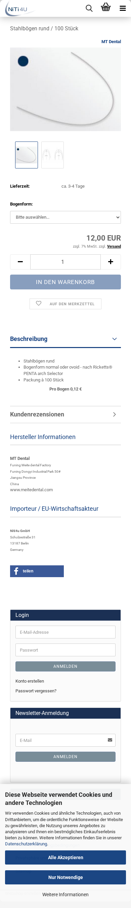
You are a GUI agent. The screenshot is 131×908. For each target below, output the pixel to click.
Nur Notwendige (65, 877)
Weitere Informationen (65, 894)
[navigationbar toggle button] (122, 8)
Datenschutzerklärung (26, 843)
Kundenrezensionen (37, 414)
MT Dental (111, 41)
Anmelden (65, 666)
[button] (20, 262)
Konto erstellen (29, 681)
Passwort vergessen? (35, 690)
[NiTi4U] (18, 8)
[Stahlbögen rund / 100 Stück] (65, 88)
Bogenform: (21, 204)
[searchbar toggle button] (89, 8)
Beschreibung (28, 338)
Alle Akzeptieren (65, 857)
